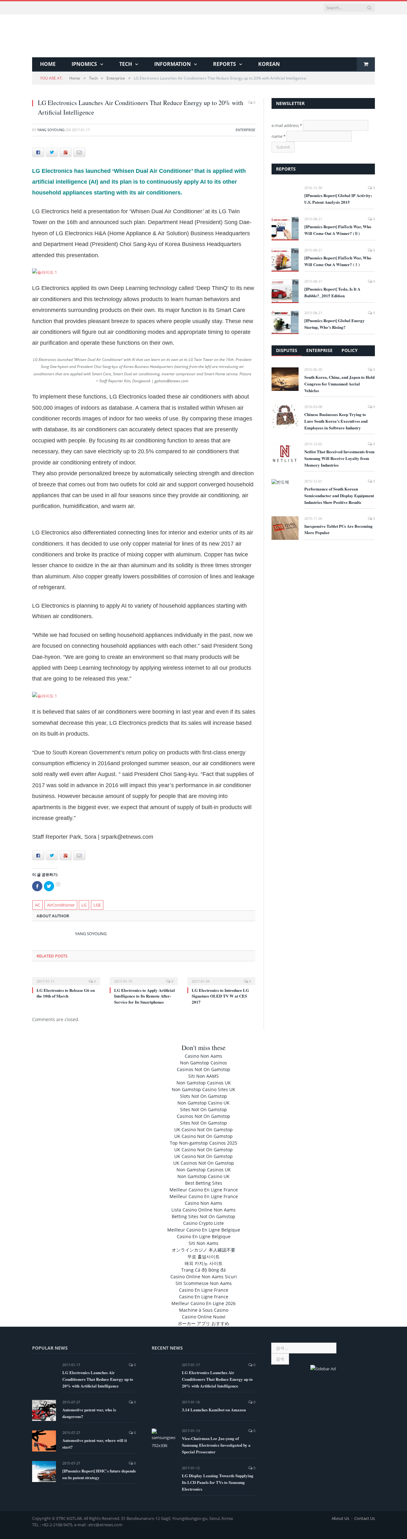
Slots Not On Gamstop (203, 1096)
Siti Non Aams (203, 1243)
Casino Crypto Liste (203, 1223)
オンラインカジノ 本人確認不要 (203, 1250)
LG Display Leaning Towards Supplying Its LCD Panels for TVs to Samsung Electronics (217, 1482)
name (279, 136)
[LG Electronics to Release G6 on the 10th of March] (66, 977)
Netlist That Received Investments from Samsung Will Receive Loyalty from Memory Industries (339, 458)
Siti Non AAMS (203, 1076)
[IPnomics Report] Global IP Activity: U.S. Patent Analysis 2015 (338, 198)
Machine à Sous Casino (203, 1310)
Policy (349, 350)
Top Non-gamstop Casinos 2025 (203, 1143)
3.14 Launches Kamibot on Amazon (214, 1410)
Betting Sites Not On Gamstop (203, 1216)
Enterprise (245, 129)
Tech (125, 63)
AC (37, 905)
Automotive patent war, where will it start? (94, 1443)
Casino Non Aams (203, 1056)
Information (172, 63)
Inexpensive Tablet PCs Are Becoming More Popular (338, 529)
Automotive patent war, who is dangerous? (89, 1413)
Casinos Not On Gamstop (203, 1069)
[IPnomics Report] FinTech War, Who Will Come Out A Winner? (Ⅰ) (337, 261)
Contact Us (364, 1518)
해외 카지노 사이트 (203, 1263)
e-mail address (287, 125)
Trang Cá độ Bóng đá (203, 1270)
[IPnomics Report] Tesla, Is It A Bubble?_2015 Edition (332, 292)
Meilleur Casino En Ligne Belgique (203, 1230)
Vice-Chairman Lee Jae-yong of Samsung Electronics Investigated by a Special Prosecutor (216, 1445)
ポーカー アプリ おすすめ (203, 1323)
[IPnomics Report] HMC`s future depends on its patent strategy (99, 1474)
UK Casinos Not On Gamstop (203, 1163)
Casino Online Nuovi (203, 1317)
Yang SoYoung (51, 129)
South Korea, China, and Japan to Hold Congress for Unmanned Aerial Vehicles (339, 383)
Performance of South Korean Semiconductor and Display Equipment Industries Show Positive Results (339, 495)
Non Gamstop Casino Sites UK (203, 1089)
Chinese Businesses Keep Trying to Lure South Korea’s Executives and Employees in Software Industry (336, 421)
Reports (224, 63)
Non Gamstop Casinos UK (203, 1083)
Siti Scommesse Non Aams (204, 1283)
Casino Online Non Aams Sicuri (203, 1277)
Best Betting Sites (203, 1183)
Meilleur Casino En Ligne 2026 (203, 1303)
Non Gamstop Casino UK (203, 1103)
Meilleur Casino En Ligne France (203, 1190)
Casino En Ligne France (203, 1290)
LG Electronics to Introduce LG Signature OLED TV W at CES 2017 (220, 996)
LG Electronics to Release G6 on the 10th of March (66, 993)
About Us (340, 1518)
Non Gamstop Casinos (203, 1063)
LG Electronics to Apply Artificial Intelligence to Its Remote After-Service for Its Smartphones (144, 996)
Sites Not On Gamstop (203, 1109)
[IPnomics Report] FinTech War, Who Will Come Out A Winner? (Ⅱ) (337, 229)
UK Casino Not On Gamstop (203, 1129)
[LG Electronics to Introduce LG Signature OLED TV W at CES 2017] (221, 977)
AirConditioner (61, 905)
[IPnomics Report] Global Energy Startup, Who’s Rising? (334, 323)
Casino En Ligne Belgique (204, 1236)
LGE (97, 905)
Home (48, 63)
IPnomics (84, 63)
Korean (269, 63)
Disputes (286, 350)
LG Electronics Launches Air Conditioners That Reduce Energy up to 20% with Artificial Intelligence (97, 1379)
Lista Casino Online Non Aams (203, 1210)
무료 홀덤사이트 (203, 1256)
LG (83, 905)
